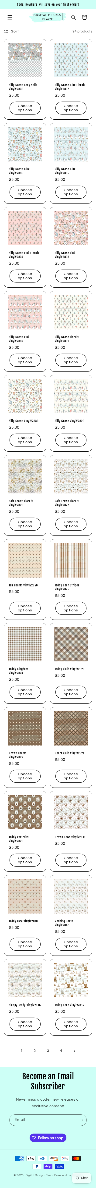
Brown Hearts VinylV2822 (18, 755)
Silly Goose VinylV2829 (70, 421)
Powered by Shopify (68, 1175)
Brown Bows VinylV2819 (70, 837)
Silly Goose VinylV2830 (24, 421)
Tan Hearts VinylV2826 (23, 585)
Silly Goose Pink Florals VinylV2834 (24, 255)
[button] (9, 17)
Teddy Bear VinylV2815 (69, 1005)
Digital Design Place (40, 1175)
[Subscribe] (81, 1120)
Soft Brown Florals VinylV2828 (21, 503)
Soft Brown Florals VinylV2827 (67, 503)
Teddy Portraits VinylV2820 (19, 839)
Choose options (25, 108)
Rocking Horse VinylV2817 (64, 923)
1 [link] (22, 1050)
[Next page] (74, 1050)
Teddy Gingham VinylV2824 (18, 671)
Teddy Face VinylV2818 (23, 921)
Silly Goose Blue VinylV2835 (65, 171)
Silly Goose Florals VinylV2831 (67, 339)
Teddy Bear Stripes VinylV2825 (67, 587)
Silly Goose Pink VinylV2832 (19, 339)
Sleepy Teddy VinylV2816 (25, 1005)
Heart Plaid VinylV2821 (69, 753)
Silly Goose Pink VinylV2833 (65, 255)
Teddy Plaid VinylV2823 (70, 669)
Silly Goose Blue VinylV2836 (19, 171)
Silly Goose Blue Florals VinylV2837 (70, 87)
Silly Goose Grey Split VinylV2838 (23, 87)
